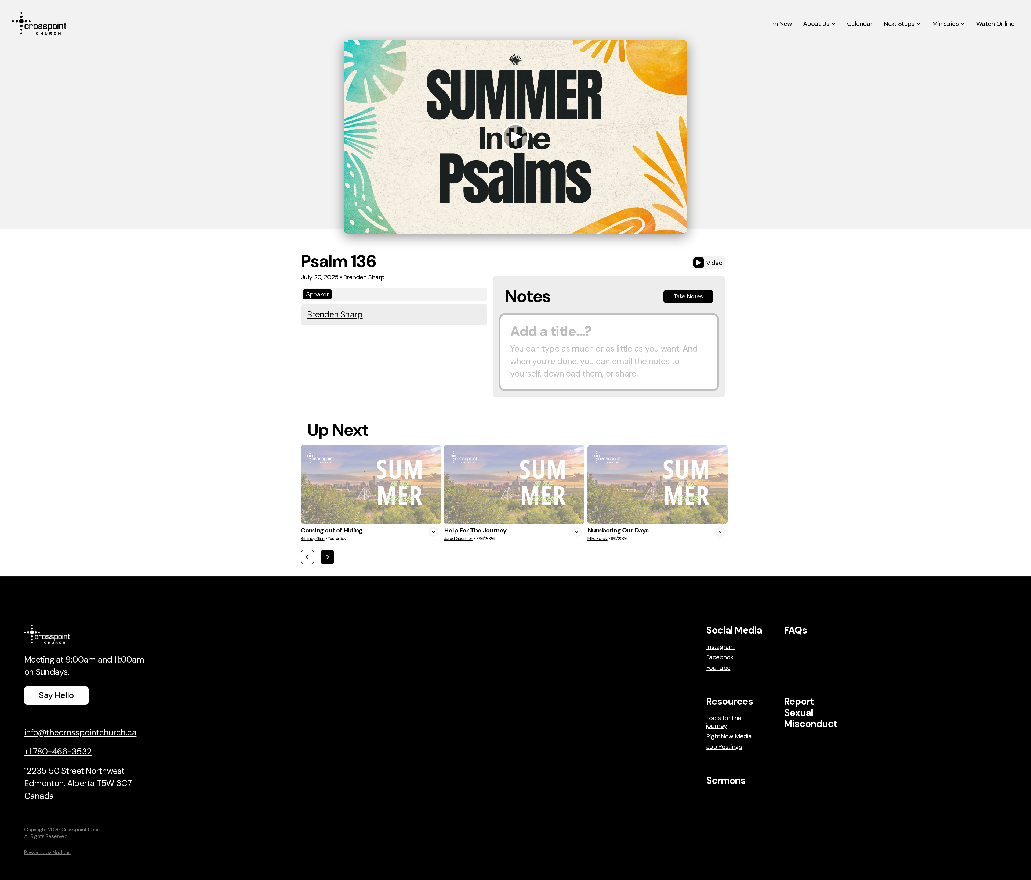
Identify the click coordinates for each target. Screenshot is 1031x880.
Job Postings (724, 746)
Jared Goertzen (458, 538)
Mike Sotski (597, 538)
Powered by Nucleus (47, 852)
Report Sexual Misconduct (810, 712)
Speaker (317, 294)
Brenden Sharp (363, 277)
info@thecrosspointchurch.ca (80, 732)
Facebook (720, 657)
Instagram (720, 646)
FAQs (795, 630)
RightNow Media (729, 736)
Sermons (726, 780)
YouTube (718, 667)
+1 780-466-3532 (58, 751)
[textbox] (609, 352)
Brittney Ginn (313, 538)
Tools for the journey (723, 722)
